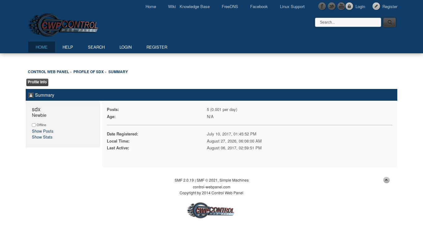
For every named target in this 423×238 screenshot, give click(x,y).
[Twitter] (332, 6)
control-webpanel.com (211, 186)
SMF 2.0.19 (184, 180)
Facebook (259, 6)
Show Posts (43, 131)
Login (360, 6)
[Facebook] (322, 6)
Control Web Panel (77, 24)
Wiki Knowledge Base (189, 6)
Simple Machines (234, 180)
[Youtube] (342, 6)
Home (151, 6)
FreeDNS (230, 6)
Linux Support (292, 6)
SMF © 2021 (207, 180)
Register (389, 6)
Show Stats (42, 137)
